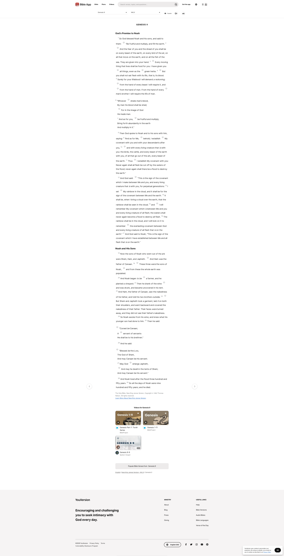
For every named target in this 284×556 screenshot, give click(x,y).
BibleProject (124, 433)
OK (278, 550)
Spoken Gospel (125, 455)
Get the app (186, 4)
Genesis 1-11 (154, 427)
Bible (96, 4)
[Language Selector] (196, 4)
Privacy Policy (94, 543)
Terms (103, 543)
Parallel (169, 13)
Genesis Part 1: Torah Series (129, 428)
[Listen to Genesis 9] (176, 13)
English (117, 472)
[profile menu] (204, 4)
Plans (104, 4)
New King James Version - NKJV (133, 472)
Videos (111, 4)
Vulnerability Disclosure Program (86, 546)
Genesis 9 (101, 12)
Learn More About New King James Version (130, 398)
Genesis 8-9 (127, 452)
